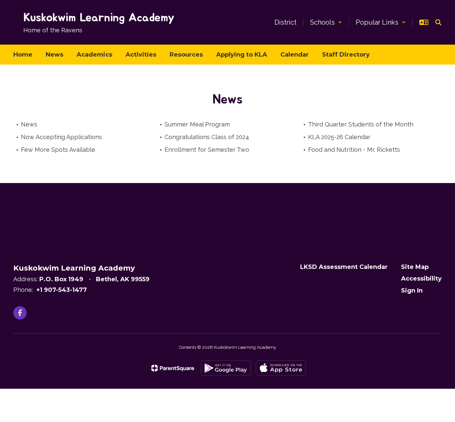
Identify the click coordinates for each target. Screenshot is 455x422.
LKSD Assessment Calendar (344, 267)
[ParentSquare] (173, 368)
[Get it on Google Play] (226, 367)
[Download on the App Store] (281, 367)
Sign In (412, 290)
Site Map (415, 267)
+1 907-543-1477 (61, 290)
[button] (326, 22)
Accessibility (421, 278)
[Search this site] (438, 22)
